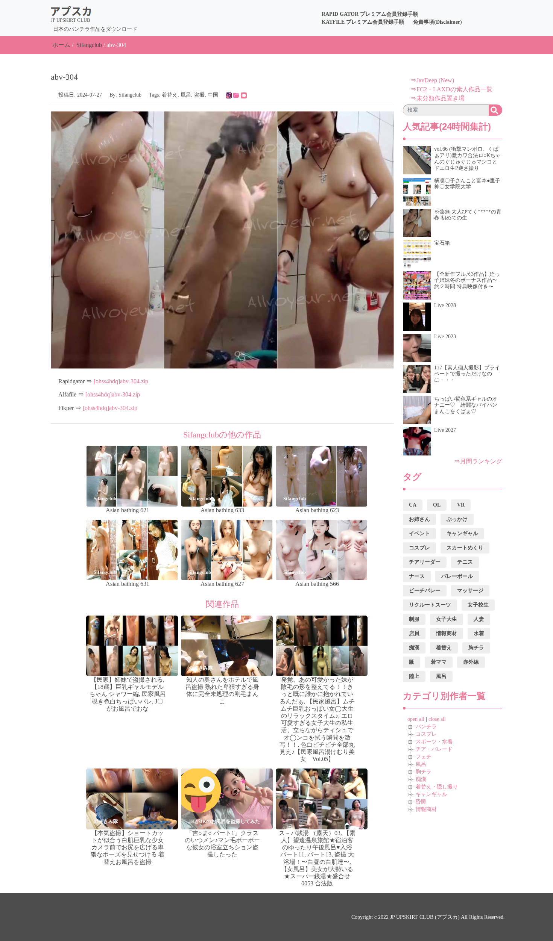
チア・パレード (434, 749)
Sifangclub (89, 45)
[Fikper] (244, 95)
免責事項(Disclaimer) (437, 22)
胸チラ (423, 772)
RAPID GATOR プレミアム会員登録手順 (370, 14)
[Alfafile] (236, 95)
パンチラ (426, 726)
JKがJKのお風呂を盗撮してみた (224, 821)
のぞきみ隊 (200, 668)
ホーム (61, 45)
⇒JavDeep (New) (432, 80)
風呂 (186, 95)
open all (415, 719)
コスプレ (426, 734)
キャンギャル (431, 794)
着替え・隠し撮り (437, 787)
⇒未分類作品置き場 (437, 98)
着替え (170, 95)
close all (437, 719)
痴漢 (421, 779)
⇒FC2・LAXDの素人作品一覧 (451, 89)
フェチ (423, 756)
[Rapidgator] (229, 95)
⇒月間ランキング (478, 461)
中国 (213, 95)
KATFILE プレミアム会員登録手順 (363, 22)
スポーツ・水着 (434, 741)
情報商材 (426, 809)
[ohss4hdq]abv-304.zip (121, 381)
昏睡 (421, 802)
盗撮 (199, 95)
